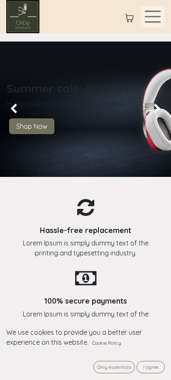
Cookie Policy (106, 343)
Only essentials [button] (114, 367)
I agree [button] (151, 367)
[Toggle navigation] (153, 16)
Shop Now (31, 126)
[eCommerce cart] (129, 16)
